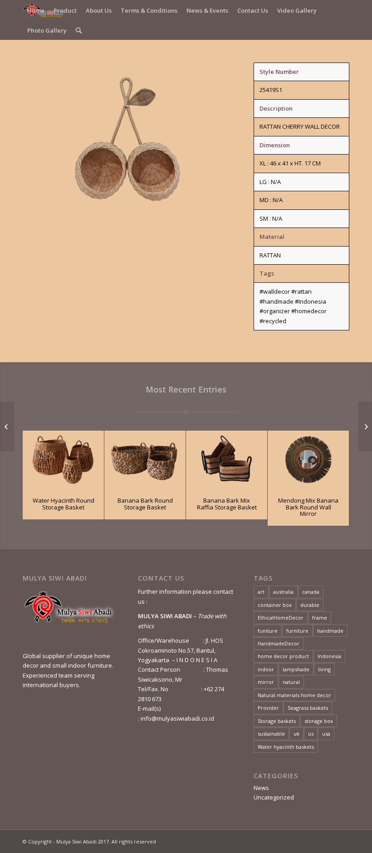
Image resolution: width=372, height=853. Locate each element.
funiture (268, 630)
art (261, 591)
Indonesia (329, 656)
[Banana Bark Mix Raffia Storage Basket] (226, 459)
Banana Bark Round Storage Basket (145, 503)
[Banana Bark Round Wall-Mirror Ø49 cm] (7, 426)
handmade (330, 630)
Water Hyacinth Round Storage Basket (63, 503)
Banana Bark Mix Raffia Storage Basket (227, 503)
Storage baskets (277, 720)
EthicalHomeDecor (280, 617)
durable (309, 604)
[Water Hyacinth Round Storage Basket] (63, 459)
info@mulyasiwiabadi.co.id (177, 718)
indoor (266, 669)
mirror (266, 682)
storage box (318, 720)
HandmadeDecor (278, 643)
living (324, 669)
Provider (268, 707)
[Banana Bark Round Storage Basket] (145, 459)
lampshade (296, 669)
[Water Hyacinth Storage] (365, 426)
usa (326, 733)
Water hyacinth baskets (286, 746)
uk (296, 733)
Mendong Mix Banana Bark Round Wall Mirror (308, 507)
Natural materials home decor (294, 695)
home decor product (283, 656)
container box (275, 604)
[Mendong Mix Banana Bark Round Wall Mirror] (308, 459)
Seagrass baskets (308, 707)
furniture (297, 630)
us (310, 733)
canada (310, 591)
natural (291, 682)
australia (283, 591)
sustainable (271, 733)
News (261, 788)
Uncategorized (274, 797)
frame (319, 617)
